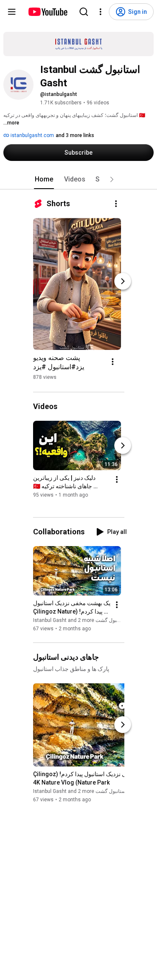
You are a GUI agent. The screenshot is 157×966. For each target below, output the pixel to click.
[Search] (84, 12)
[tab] (44, 179)
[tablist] (79, 179)
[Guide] (12, 12)
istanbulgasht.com (31, 135)
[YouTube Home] (47, 11)
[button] (112, 179)
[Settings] (100, 12)
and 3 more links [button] (75, 135)
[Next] (122, 281)
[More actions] (116, 203)
